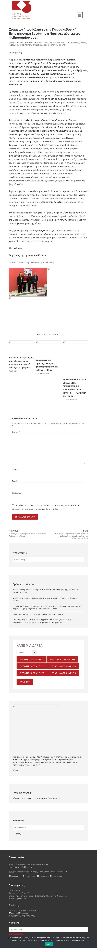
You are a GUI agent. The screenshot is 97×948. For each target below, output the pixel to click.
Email (15, 481)
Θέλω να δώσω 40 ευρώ (32, 673)
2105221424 (14, 867)
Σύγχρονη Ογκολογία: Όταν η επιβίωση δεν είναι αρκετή (38, 614)
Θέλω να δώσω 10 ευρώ (62, 659)
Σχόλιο (16, 432)
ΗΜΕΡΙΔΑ (12, 45)
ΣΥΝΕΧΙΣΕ (25, 682)
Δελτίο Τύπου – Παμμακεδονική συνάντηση (31, 262)
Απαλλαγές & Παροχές (19, 893)
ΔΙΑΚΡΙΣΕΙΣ (52, 43)
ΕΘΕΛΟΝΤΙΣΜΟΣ (63, 43)
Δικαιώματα (14, 890)
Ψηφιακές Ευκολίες (17, 898)
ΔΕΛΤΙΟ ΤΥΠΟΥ (42, 43)
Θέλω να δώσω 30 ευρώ (64, 666)
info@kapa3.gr (26, 867)
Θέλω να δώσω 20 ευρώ (32, 666)
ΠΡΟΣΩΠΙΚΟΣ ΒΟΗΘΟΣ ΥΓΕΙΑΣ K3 (23, 910)
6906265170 (62, 871)
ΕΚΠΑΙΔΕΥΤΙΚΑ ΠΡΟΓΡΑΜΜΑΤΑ (22, 916)
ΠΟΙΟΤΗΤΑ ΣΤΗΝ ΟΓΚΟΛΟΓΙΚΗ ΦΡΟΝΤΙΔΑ (40, 45)
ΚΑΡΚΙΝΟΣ (20, 45)
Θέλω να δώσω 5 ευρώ (31, 659)
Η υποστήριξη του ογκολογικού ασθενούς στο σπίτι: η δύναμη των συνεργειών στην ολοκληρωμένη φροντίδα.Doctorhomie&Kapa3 (47, 607)
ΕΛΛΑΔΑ (83, 43)
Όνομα (16, 469)
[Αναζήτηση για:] (48, 559)
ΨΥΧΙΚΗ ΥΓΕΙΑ (61, 45)
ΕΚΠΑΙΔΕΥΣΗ (74, 43)
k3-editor (30, 43)
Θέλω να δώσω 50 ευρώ (64, 673)
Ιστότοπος (16, 493)
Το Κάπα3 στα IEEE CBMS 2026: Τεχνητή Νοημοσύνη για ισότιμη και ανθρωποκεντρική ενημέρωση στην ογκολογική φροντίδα (43, 621)
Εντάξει (49, 944)
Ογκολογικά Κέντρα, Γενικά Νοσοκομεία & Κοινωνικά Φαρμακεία (38, 896)
